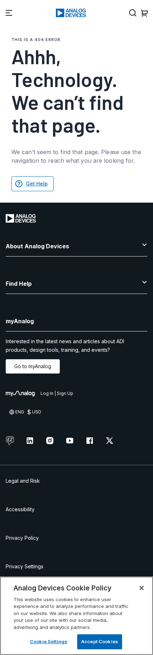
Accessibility (20, 509)
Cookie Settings (48, 641)
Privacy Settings (24, 566)
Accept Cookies (99, 641)
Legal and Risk (23, 481)
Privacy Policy (22, 538)
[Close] (141, 588)
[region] (76, 616)
